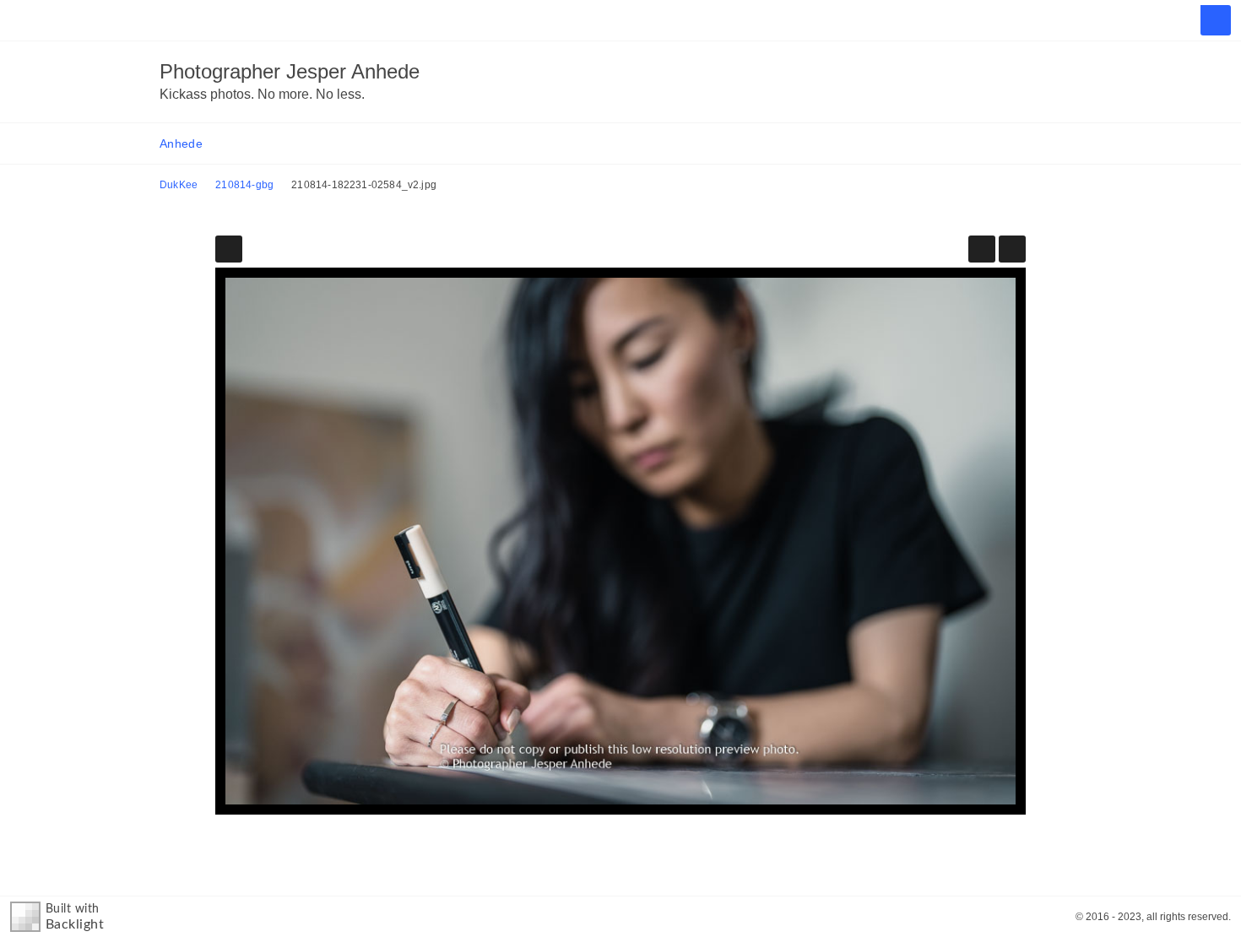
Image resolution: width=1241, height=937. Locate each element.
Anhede (181, 143)
